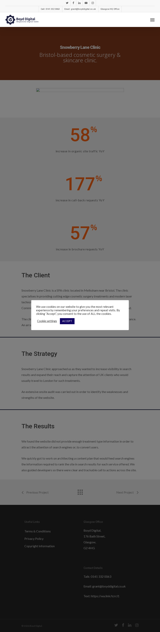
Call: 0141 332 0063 (50, 9)
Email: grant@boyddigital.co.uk (80, 9)
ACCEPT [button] (67, 321)
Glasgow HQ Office (109, 9)
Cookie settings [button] (47, 321)
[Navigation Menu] (152, 20)
